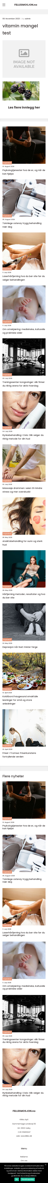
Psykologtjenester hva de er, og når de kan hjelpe (23, 172)
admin (28, 19)
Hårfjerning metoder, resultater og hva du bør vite (23, 596)
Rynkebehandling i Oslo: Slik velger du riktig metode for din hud (23, 437)
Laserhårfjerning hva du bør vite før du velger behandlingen (23, 278)
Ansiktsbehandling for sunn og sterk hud (22, 543)
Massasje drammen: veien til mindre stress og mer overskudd (22, 490)
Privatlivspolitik (28, 1179)
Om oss (24, 1160)
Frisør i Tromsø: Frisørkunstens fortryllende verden (19, 754)
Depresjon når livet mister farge (20, 647)
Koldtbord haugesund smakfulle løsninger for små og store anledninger (20, 700)
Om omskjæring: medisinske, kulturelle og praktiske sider (23, 331)
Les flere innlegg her (24, 107)
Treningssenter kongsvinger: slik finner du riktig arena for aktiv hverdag (23, 384)
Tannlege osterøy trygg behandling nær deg (21, 225)
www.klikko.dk (26, 1136)
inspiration (7, 163)
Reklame (24, 1156)
